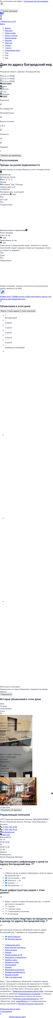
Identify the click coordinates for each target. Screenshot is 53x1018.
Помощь (8, 967)
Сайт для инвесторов (13, 977)
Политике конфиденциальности (26, 998)
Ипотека (8, 40)
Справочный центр (12, 945)
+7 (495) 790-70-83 (9, 827)
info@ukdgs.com (8, 832)
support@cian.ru (22, 1001)
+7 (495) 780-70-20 (9, 829)
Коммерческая (10, 38)
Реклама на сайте (12, 962)
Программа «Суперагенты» (15, 957)
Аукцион (8, 952)
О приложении (6, 1011)
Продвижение (10, 965)
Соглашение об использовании (36, 1)
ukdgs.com (6, 834)
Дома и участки (11, 35)
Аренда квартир (14, 936)
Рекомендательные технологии (30, 1003)
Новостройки (10, 33)
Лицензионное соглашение (29, 993)
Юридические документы (15, 947)
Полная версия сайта (17, 1017)
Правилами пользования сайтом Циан (28, 991)
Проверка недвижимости (15, 972)
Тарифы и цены (11, 960)
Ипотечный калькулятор (14, 969)
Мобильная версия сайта (10, 1009)
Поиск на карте (11, 950)
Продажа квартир (15, 939)
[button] (29, 318)
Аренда (8, 28)
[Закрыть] (1, 3)
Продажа (8, 30)
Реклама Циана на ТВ (13, 955)
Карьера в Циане (11, 974)
